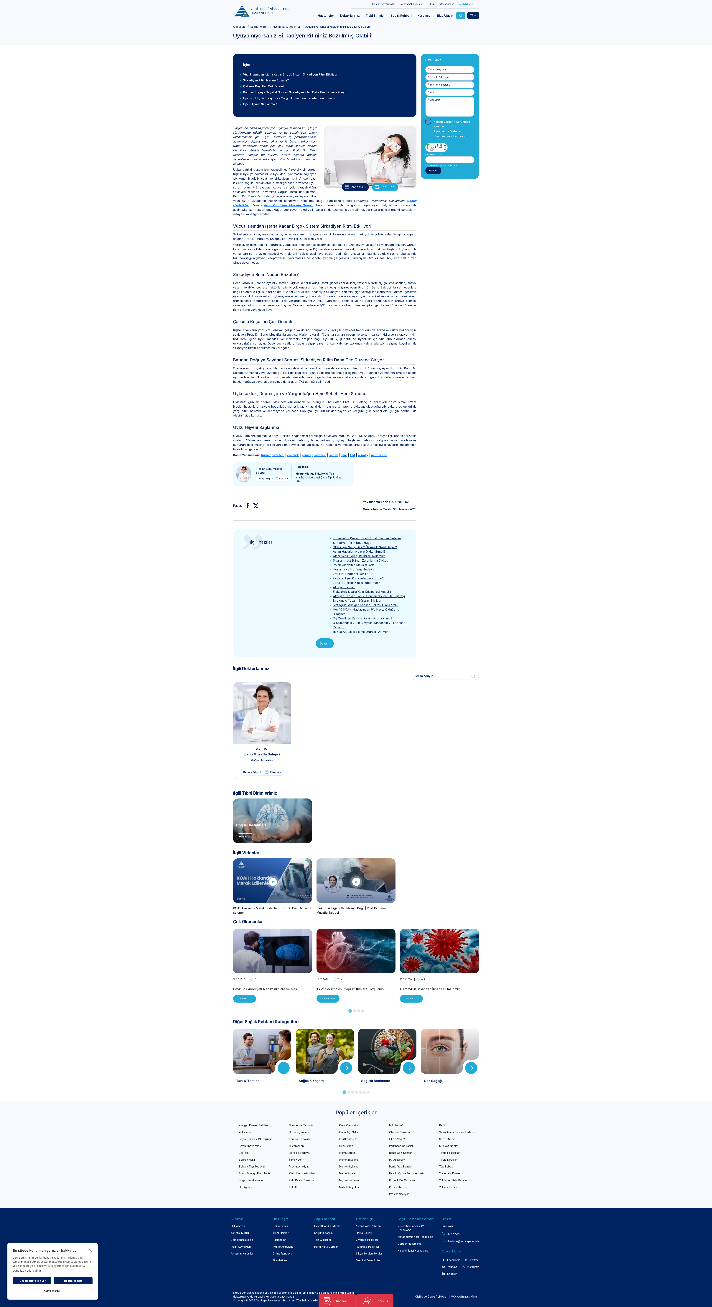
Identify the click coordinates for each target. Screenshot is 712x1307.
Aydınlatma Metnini (447, 131)
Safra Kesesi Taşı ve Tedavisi (457, 1132)
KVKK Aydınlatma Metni (463, 1296)
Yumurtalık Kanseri (450, 1173)
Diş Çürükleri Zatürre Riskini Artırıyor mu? (362, 618)
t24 (352, 455)
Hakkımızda (238, 1226)
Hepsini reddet (73, 1281)
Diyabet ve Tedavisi (301, 1125)
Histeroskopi (296, 1145)
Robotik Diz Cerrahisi (402, 1180)
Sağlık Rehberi (259, 26)
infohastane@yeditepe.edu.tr (453, 1241)
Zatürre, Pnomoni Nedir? (350, 574)
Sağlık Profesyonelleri (441, 3)
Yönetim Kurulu (240, 1232)
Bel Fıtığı (244, 1152)
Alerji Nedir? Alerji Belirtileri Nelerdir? (359, 556)
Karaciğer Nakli (348, 1125)
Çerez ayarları (52, 1290)
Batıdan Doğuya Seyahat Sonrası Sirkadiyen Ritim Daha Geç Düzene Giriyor (295, 92)
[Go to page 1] (350, 1011)
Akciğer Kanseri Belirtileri (254, 1125)
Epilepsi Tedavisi (299, 1139)
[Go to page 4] (362, 1010)
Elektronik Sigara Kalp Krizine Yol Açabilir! (362, 591)
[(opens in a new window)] (246, 505)
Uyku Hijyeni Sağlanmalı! (260, 104)
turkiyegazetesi (272, 455)
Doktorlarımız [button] (350, 15)
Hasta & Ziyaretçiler (383, 3)
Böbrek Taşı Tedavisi (252, 1166)
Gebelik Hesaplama (409, 1243)
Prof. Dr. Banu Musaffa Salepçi (288, 205)
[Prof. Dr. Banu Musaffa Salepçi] (243, 473)
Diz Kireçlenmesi (299, 1132)
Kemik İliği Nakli (348, 1132)
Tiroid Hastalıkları (449, 1152)
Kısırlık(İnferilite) (349, 1139)
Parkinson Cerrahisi (401, 1145)
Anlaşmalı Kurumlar (412, 3)
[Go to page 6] (364, 1092)
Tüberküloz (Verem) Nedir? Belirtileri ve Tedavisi (367, 538)
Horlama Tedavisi (299, 1152)
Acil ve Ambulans (283, 1246)
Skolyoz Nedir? (448, 1145)
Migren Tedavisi (349, 1180)
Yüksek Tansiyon (449, 1187)
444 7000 (453, 1234)
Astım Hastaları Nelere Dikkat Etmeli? (359, 551)
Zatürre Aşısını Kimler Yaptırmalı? (356, 583)
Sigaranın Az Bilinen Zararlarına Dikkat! (360, 560)
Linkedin (452, 1273)
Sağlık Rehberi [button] (401, 15)
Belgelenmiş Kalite (242, 1239)
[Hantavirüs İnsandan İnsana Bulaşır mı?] (439, 971)
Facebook (453, 1260)
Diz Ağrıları (245, 1187)
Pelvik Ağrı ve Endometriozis (406, 1173)
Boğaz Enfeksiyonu (251, 1180)
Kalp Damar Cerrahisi (301, 1180)
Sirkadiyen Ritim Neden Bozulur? (266, 80)
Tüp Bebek (446, 1166)
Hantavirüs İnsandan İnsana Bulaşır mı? (430, 989)
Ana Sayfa (239, 26)
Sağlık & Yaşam (323, 1232)
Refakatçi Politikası (367, 1246)
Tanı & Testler (322, 1239)
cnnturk (293, 455)
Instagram (473, 1266)
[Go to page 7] (368, 1092)
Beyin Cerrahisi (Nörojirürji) (255, 1139)
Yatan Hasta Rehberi (368, 1226)
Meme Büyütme (348, 1159)
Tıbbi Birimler (281, 1232)
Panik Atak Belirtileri (401, 1166)
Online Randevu (282, 1253)
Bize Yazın (448, 1226)
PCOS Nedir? (397, 1159)
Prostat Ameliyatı (299, 1166)
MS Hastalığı (396, 1125)
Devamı (324, 643)
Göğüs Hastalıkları (262, 760)
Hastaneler (279, 1239)
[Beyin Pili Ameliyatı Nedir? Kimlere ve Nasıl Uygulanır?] (272, 971)
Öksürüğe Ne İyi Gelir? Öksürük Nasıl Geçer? (365, 547)
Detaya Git (245, 836)
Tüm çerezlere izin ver (32, 1281)
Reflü (442, 1125)
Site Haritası (280, 1260)
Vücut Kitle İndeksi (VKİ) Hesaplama (412, 1227)
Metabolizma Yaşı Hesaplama (415, 1236)
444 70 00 (469, 4)
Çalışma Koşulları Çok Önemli (263, 86)
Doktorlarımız (281, 1226)
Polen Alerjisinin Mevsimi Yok (353, 565)
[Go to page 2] (354, 1010)
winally (363, 455)
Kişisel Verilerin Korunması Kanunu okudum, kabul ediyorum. (452, 129)
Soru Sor (387, 187)
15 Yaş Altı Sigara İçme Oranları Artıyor (360, 632)
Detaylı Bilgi (264, 478)
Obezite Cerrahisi (400, 1132)
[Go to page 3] (358, 1010)
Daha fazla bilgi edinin (27, 1270)
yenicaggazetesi (313, 455)
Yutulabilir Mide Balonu (453, 1180)
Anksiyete (245, 1132)
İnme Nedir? (296, 1159)
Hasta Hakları (364, 1232)
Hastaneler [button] (326, 15)
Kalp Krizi (294, 1187)
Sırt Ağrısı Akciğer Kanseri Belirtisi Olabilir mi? (365, 605)
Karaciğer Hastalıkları (302, 1173)
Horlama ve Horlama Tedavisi (354, 569)
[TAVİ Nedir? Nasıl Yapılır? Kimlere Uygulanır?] (356, 971)
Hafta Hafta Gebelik (326, 1246)
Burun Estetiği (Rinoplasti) (254, 1173)
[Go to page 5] (360, 1092)
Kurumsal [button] (424, 15)
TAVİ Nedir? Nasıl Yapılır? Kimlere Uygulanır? (351, 989)
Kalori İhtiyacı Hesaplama (413, 1250)
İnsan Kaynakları (241, 1246)
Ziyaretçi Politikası (367, 1239)
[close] (90, 1250)
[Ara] (460, 15)
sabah (333, 455)
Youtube (452, 1266)
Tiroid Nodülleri (448, 1159)
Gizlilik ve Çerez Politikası (430, 1296)
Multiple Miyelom (349, 1187)
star (344, 455)
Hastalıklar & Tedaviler (286, 26)
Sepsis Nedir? (447, 1139)
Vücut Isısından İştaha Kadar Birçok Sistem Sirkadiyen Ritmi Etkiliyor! (290, 74)
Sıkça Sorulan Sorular (369, 1253)
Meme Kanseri (348, 1173)
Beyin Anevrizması (250, 1145)
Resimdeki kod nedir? (434, 154)
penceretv (379, 455)
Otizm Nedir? (397, 1139)
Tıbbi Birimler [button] (375, 15)
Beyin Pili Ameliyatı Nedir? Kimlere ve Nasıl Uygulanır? (265, 989)
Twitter (474, 1260)
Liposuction (346, 1145)
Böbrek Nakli (247, 1159)
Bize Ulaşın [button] (445, 15)
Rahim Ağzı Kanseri (400, 1152)
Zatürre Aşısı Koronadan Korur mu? (358, 578)
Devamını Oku (244, 998)
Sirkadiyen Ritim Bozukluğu (352, 543)
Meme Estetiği (347, 1152)
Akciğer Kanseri (344, 587)
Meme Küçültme (349, 1166)
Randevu (357, 187)
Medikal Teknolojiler (368, 1260)
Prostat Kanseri (398, 1187)
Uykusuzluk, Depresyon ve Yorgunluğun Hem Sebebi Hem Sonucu (289, 98)
